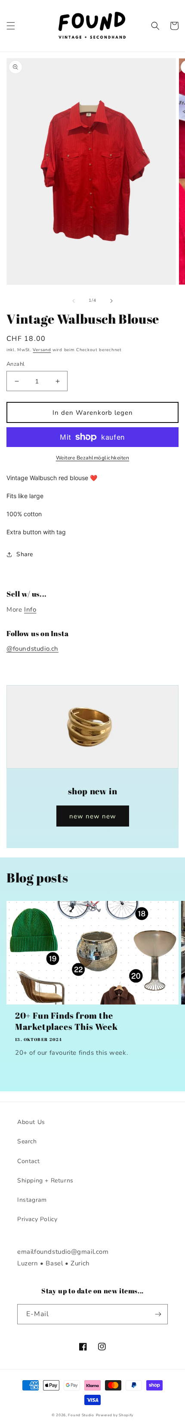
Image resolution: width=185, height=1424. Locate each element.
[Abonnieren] (157, 1314)
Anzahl (15, 364)
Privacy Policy (37, 1219)
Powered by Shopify (115, 1415)
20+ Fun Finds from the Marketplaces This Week (66, 1021)
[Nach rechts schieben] (111, 300)
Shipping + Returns (45, 1180)
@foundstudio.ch (32, 648)
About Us (31, 1122)
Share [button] (24, 554)
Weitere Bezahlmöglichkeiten (93, 457)
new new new (92, 816)
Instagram (31, 1200)
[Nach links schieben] (73, 300)
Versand (42, 350)
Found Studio (81, 1415)
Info (30, 609)
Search (27, 1141)
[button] (10, 25)
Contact (28, 1161)
